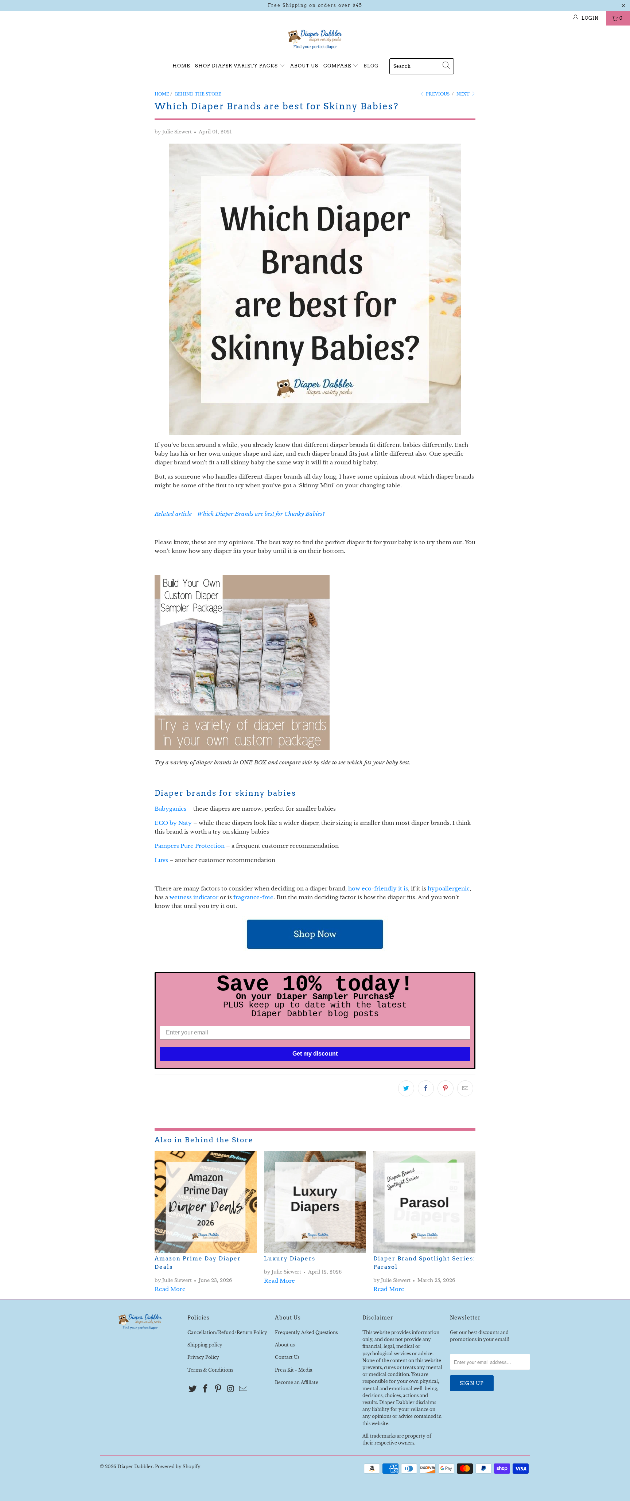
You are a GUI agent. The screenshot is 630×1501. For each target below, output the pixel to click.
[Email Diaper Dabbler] (243, 1389)
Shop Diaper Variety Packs (237, 66)
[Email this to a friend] (465, 1088)
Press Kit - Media (293, 1370)
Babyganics (170, 808)
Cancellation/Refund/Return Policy (227, 1332)
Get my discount (315, 1053)
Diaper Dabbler (135, 1466)
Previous (437, 94)
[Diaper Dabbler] (315, 40)
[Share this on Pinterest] (446, 1088)
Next (463, 94)
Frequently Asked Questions (306, 1332)
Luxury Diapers (289, 1258)
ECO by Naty (173, 822)
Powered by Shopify (178, 1466)
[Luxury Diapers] (315, 1202)
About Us (304, 66)
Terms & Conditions (210, 1370)
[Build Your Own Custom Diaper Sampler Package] (242, 748)
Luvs (161, 860)
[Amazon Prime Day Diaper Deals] (206, 1202)
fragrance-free (253, 897)
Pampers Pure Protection (190, 845)
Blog (371, 66)
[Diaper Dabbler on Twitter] (192, 1389)
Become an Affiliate (296, 1382)
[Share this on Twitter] (406, 1088)
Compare (338, 66)
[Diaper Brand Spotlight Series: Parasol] (424, 1202)
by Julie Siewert (173, 131)
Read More (170, 1289)
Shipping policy (204, 1345)
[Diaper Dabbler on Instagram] (230, 1389)
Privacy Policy (203, 1357)
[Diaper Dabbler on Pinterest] (218, 1389)
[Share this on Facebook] (426, 1088)
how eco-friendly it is (378, 888)
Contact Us (287, 1357)
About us (285, 1345)
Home (181, 66)
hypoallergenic (449, 888)
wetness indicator (194, 897)
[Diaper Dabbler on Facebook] (205, 1389)
